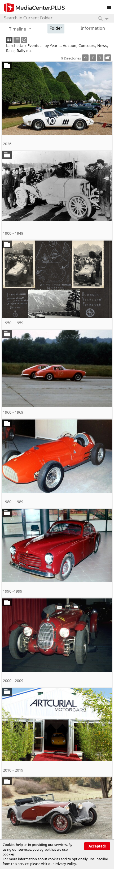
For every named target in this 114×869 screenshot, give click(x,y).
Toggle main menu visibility (110, 6)
